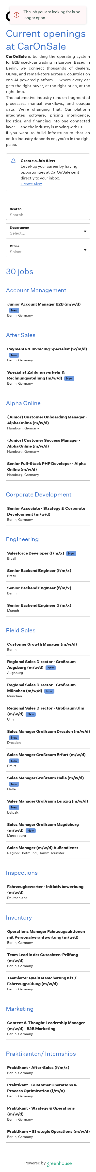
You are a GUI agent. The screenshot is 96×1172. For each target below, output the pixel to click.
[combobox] (10, 233)
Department (19, 227)
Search (15, 209)
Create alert (31, 184)
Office (14, 246)
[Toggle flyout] (85, 231)
